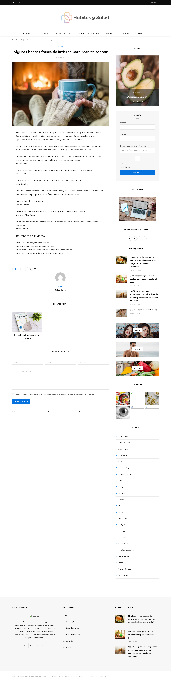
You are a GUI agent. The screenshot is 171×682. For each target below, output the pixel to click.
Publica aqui (68, 621)
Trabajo (124, 33)
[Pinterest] (6, 153)
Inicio (26, 33)
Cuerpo (121, 461)
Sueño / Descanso (89, 33)
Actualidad (123, 436)
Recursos (122, 537)
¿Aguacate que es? (137, 97)
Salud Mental (124, 544)
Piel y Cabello (43, 33)
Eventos (121, 487)
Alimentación (63, 33)
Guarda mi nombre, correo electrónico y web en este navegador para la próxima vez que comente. (55, 394)
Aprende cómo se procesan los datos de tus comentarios (71, 412)
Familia (108, 33)
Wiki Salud (137, 92)
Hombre (121, 506)
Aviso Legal (68, 641)
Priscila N (60, 290)
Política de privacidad (73, 628)
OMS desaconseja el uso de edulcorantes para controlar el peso (143, 279)
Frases (60, 46)
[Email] (6, 160)
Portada (15, 40)
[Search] (149, 2)
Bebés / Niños (124, 455)
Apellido (123, 134)
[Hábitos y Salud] (85, 17)
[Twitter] (6, 147)
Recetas (121, 531)
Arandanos (123, 449)
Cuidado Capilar (125, 468)
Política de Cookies (71, 634)
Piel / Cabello (124, 525)
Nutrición (122, 518)
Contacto (140, 33)
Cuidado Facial (124, 474)
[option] (137, 80)
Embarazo (122, 480)
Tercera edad (123, 556)
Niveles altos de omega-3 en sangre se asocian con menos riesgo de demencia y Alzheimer (142, 619)
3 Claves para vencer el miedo (143, 310)
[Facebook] (6, 141)
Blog (22, 40)
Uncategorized (124, 569)
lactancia (122, 512)
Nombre (123, 123)
